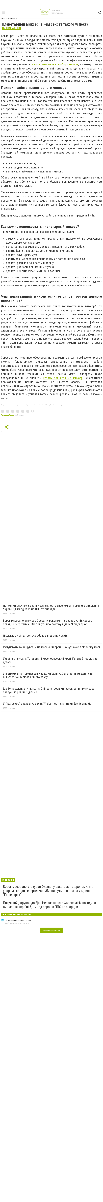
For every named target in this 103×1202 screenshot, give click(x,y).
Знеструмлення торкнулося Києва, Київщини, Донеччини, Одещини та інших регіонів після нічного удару (48, 675)
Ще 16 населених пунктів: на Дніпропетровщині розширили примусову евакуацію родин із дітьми (48, 690)
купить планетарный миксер (63, 378)
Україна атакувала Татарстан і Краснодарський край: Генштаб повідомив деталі (50, 660)
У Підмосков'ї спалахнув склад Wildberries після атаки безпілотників (47, 703)
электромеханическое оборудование (54, 64)
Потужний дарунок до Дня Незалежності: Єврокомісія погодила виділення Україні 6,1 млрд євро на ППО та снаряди (51, 607)
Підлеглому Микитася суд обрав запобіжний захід (35, 635)
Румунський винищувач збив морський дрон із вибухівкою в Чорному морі (51, 647)
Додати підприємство (51, 930)
